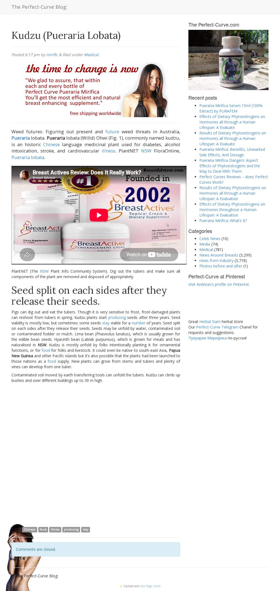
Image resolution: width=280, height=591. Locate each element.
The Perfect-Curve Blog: (39, 7)
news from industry (216, 260)
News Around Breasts (218, 255)
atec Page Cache (151, 586)
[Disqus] (95, 454)
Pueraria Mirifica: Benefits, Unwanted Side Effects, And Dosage (232, 152)
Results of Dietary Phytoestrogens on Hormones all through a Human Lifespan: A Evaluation (232, 193)
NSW (146, 151)
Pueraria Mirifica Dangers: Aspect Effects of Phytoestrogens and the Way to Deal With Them (229, 166)
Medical (91, 54)
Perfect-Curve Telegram (217, 327)
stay (105, 322)
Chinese (51, 144)
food (46, 350)
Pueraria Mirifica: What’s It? (223, 220)
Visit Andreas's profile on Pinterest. (219, 284)
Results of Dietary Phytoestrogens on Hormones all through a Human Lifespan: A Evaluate (232, 138)
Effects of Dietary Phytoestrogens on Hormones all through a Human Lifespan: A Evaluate (232, 122)
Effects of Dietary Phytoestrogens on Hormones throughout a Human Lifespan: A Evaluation (232, 209)
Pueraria (20, 138)
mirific (52, 54)
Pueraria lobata (27, 157)
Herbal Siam (210, 321)
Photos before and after (220, 266)
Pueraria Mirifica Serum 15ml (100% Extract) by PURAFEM (230, 108)
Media (204, 244)
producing (117, 317)
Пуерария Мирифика (207, 338)
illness (108, 151)
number (138, 322)
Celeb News (209, 238)
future (112, 131)
